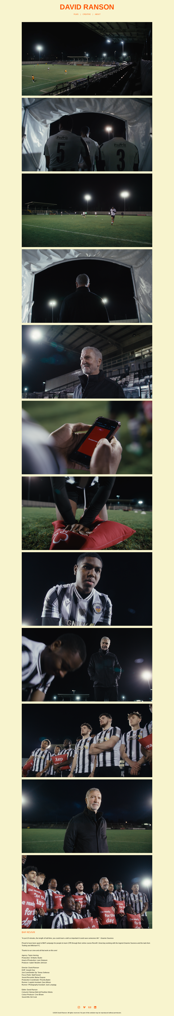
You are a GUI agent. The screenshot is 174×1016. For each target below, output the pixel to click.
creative (87, 14)
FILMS (76, 14)
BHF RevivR (28, 932)
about (97, 14)
